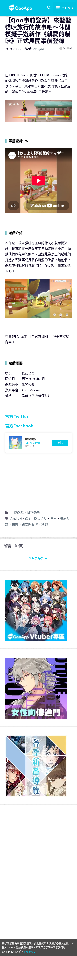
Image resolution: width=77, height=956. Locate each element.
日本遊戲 (33, 512)
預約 (44, 524)
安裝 (60, 443)
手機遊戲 (17, 512)
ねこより (40, 518)
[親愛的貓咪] (38, 443)
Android (16, 518)
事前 (53, 518)
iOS (27, 518)
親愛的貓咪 (30, 524)
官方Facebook (19, 425)
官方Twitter (17, 416)
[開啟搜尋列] (49, 7)
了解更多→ (29, 951)
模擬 (15, 524)
